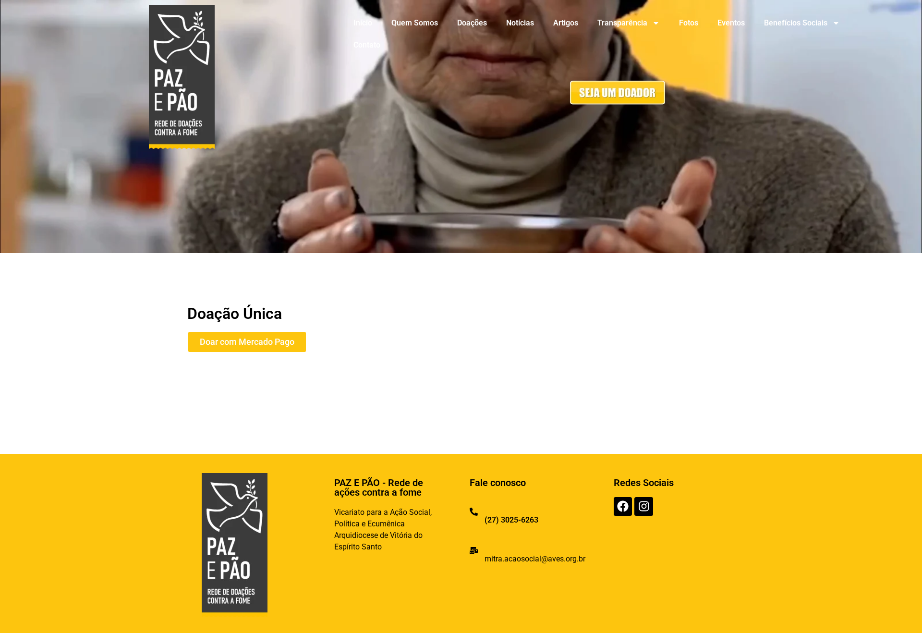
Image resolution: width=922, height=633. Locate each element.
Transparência (622, 22)
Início (362, 22)
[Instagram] (643, 506)
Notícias (520, 22)
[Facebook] (623, 506)
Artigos (565, 22)
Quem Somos (414, 22)
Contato (366, 44)
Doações (472, 22)
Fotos (688, 22)
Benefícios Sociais (795, 22)
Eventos (731, 22)
